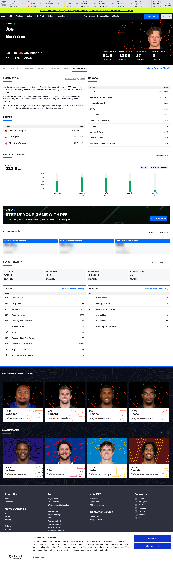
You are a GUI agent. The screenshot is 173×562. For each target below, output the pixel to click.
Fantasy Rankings (55, 524)
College (8, 526)
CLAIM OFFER (152, 16)
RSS (140, 518)
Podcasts (142, 515)
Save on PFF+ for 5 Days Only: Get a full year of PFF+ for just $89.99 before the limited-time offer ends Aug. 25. (86, 11)
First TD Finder (53, 502)
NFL (4, 2)
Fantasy (8, 520)
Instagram (143, 502)
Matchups (51, 518)
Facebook (143, 508)
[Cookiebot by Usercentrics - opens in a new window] (15, 557)
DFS (6, 523)
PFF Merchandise (97, 505)
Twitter (141, 499)
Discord (142, 511)
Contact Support (96, 516)
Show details (38, 557)
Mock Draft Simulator (56, 531)
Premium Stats (53, 511)
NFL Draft (8, 529)
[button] (158, 218)
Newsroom (9, 502)
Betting (7, 516)
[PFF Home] (3, 16)
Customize (151, 546)
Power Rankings (54, 515)
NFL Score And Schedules (58, 505)
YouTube (142, 505)
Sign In (166, 16)
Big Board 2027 (54, 527)
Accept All (152, 538)
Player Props (53, 499)
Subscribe (94, 499)
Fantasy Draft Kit (54, 521)
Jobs (7, 499)
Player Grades (53, 508)
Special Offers (95, 502)
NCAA (4, 5)
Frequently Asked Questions (101, 520)
